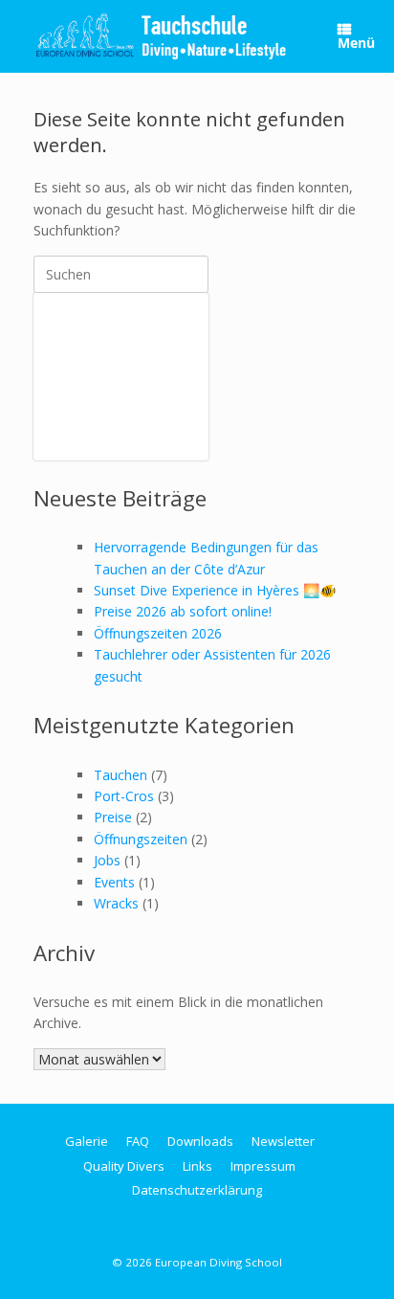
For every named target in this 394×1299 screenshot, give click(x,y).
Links (197, 1166)
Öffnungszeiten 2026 (158, 633)
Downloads (200, 1141)
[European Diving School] (161, 36)
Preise (113, 817)
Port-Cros (124, 796)
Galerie (86, 1141)
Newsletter (283, 1141)
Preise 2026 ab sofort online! (183, 611)
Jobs (107, 860)
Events (114, 882)
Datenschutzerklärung (197, 1189)
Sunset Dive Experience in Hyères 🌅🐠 (215, 590)
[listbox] (120, 376)
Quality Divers (123, 1166)
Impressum (263, 1166)
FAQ (137, 1141)
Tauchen (120, 775)
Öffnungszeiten (140, 839)
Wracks (116, 903)
